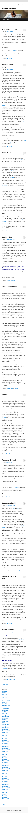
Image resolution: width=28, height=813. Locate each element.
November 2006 (5, 784)
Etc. (7, 280)
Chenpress (16, 487)
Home (3, 19)
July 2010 (4, 723)
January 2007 (5, 781)
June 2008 (4, 754)
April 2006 (4, 795)
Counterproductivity (9, 503)
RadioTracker (5, 668)
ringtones (4, 417)
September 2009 (6, 730)
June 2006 (4, 792)
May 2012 (4, 711)
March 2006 (4, 797)
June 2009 (4, 735)
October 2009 (5, 729)
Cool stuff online (8, 630)
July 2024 (4, 692)
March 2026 (4, 691)
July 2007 (4, 772)
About (8, 19)
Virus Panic (6, 153)
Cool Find (5, 394)
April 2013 (4, 707)
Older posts (5, 684)
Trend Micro (4, 185)
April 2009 (4, 738)
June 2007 (4, 773)
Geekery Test (7, 237)
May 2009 (4, 737)
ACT (21, 159)
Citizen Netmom (9, 8)
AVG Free (13, 171)
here (14, 508)
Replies (13, 280)
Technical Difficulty (9, 460)
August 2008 (5, 751)
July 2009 (4, 734)
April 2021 (4, 694)
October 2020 (5, 696)
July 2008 (4, 753)
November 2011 (5, 716)
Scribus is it (4, 105)
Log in (3, 804)
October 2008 (5, 748)
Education (8, 388)
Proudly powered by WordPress (14, 810)
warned (9, 34)
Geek (7, 58)
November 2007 (5, 765)
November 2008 (5, 746)
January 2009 (5, 743)
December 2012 (5, 708)
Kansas (14, 50)
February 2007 (5, 780)
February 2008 (5, 761)
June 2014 (4, 704)
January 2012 (5, 715)
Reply (10, 58)
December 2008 (5, 745)
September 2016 (6, 700)
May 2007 (4, 775)
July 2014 (4, 702)
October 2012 (5, 710)
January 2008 (5, 762)
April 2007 (4, 776)
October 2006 (5, 786)
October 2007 (5, 767)
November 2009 (5, 727)
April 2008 (4, 757)
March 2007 (4, 778)
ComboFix (12, 177)
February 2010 (5, 724)
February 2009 (5, 742)
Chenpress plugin (16, 470)
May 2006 (4, 794)
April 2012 (4, 713)
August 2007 (5, 770)
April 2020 (4, 697)
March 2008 (4, 759)
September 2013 (6, 705)
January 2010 (5, 726)
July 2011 (4, 719)
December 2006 (5, 783)
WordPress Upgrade (9, 29)
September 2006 (6, 787)
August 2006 (5, 789)
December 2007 (5, 764)
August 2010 (5, 721)
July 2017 (4, 699)
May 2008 (4, 756)
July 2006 (4, 791)
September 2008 (6, 749)
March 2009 (4, 740)
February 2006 (5, 799)
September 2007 (6, 768)
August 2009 (5, 732)
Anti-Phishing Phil (21, 640)
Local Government (13, 570)
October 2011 (5, 718)
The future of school (9, 286)
